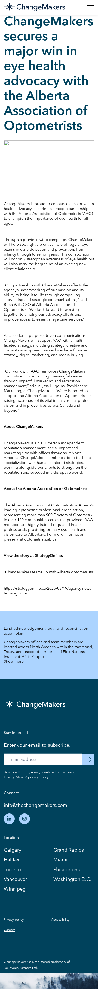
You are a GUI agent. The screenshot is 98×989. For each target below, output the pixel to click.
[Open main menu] (90, 7)
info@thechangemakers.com (35, 805)
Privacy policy (14, 919)
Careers (9, 930)
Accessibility (60, 919)
